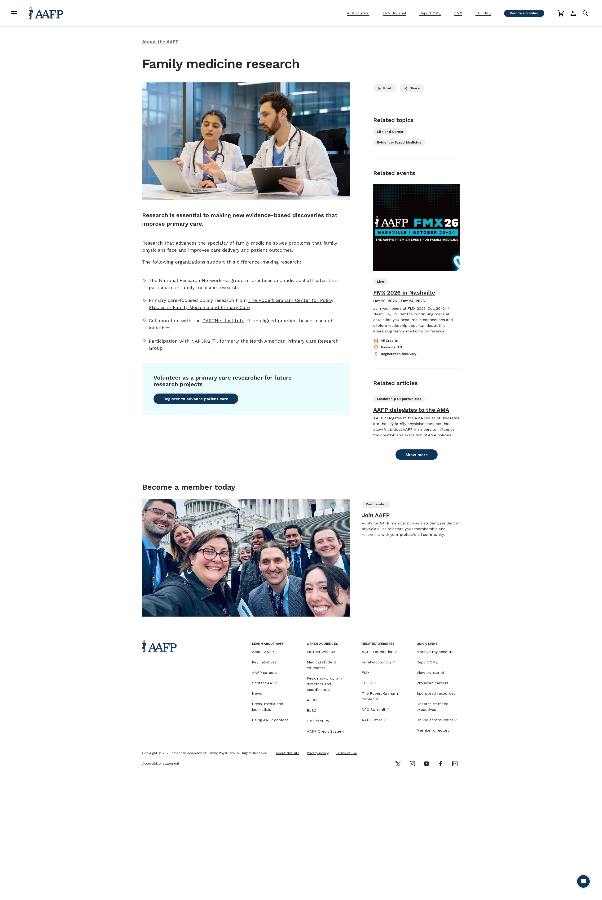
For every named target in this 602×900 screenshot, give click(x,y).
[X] (398, 763)
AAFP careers (264, 672)
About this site (287, 753)
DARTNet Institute (223, 320)
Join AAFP (376, 515)
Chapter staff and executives (432, 707)
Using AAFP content (270, 720)
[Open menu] (14, 13)
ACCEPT (385, 880)
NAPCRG (200, 341)
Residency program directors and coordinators (324, 684)
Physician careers (432, 683)
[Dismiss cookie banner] (402, 854)
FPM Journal (394, 13)
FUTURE (483, 13)
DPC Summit (373, 709)
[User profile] (573, 13)
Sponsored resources (436, 693)
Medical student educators (321, 665)
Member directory (433, 730)
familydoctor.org (376, 662)
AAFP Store (372, 720)
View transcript (430, 672)
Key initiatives (264, 662)
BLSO (311, 710)
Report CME (430, 13)
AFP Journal (358, 13)
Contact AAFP (264, 683)
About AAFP (263, 651)
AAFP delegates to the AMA (411, 410)
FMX (458, 13)
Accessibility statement (160, 763)
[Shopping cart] (561, 13)
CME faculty (318, 721)
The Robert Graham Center (380, 696)
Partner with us (321, 651)
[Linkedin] (455, 763)
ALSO (312, 700)
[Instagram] (412, 763)
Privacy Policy (366, 868)
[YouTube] (426, 763)
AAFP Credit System (325, 731)
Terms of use (346, 753)
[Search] (585, 13)
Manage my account (435, 651)
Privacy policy (318, 753)
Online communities (435, 720)
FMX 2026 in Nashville (404, 292)
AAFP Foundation (377, 651)
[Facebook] (440, 763)
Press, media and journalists (267, 707)
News (257, 693)
